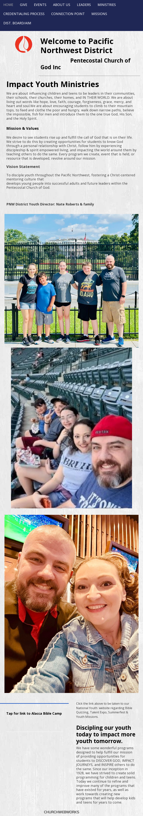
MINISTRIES (107, 4)
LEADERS (84, 4)
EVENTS (40, 4)
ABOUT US (61, 4)
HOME (8, 4)
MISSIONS (99, 14)
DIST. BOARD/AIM (17, 23)
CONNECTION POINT (68, 14)
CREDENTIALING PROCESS (24, 14)
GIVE (23, 4)
